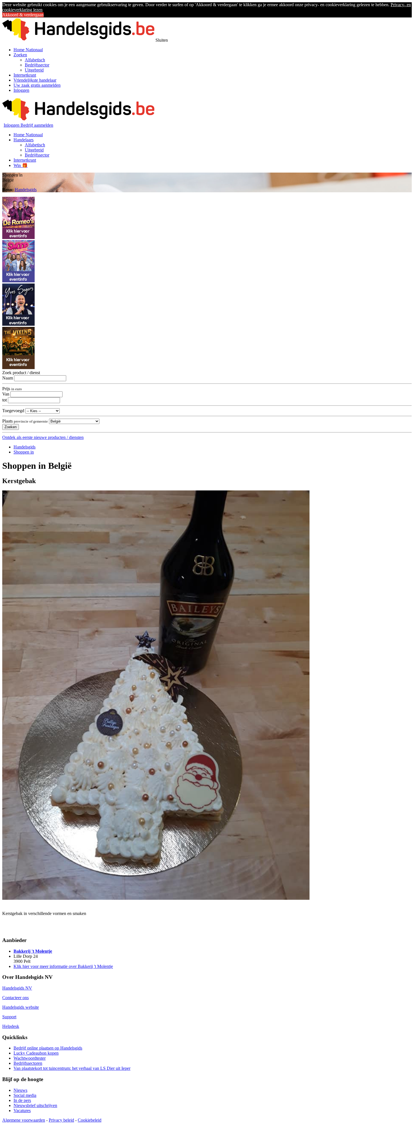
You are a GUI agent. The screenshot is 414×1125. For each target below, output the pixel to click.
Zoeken (20, 54)
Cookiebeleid (89, 1120)
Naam (7, 378)
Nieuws (20, 1090)
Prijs (12, 388)
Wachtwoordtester (30, 1058)
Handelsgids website (20, 1007)
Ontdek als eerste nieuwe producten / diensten (43, 437)
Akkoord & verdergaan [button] (23, 14)
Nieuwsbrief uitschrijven (35, 1105)
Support (9, 1016)
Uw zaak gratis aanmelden (37, 85)
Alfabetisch (35, 59)
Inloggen (21, 90)
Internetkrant (25, 75)
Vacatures (22, 1110)
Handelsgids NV (17, 988)
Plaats (25, 421)
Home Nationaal (28, 49)
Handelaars (24, 139)
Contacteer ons (15, 997)
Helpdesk (10, 1026)
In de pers (22, 1100)
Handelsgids (26, 189)
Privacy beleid (61, 1120)
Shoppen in (24, 452)
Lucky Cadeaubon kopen (36, 1053)
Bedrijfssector (37, 64)
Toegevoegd (13, 410)
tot (4, 400)
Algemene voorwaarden (23, 1120)
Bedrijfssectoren (28, 1063)
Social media (25, 1095)
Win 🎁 (21, 165)
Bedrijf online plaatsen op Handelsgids (48, 1048)
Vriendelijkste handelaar (35, 80)
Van (5, 394)
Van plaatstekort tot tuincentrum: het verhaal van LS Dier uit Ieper (72, 1068)
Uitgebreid (34, 70)
